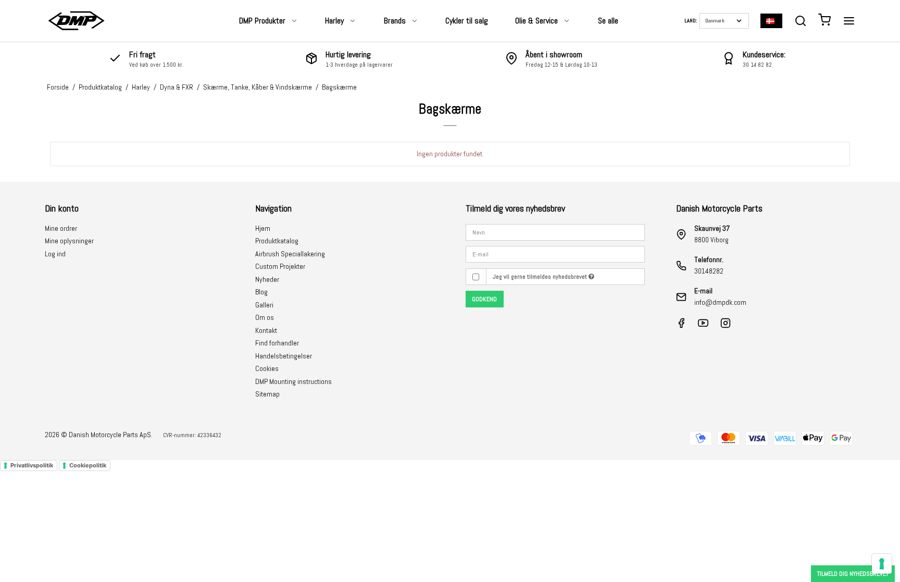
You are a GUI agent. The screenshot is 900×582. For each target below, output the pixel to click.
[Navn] (555, 231)
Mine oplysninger (69, 240)
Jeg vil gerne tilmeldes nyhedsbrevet (541, 277)
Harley (334, 20)
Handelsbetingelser (283, 356)
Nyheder (267, 279)
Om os (264, 317)
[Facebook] (681, 325)
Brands (395, 20)
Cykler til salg (466, 20)
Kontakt (266, 330)
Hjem (262, 228)
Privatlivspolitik (31, 465)
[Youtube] (703, 325)
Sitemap (267, 394)
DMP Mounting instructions (293, 381)
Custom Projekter (280, 266)
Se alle (608, 20)
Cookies (267, 368)
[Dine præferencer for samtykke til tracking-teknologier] (882, 564)
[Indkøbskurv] (824, 21)
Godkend (484, 299)
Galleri (264, 304)
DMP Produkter (262, 20)
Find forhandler (277, 343)
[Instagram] (725, 325)
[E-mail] (555, 253)
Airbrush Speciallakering (290, 253)
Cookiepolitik (87, 465)
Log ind (55, 253)
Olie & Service (536, 20)
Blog (261, 291)
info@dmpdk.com (720, 302)
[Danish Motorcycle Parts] (76, 21)
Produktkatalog (276, 240)
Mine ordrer (61, 228)
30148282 (708, 271)
